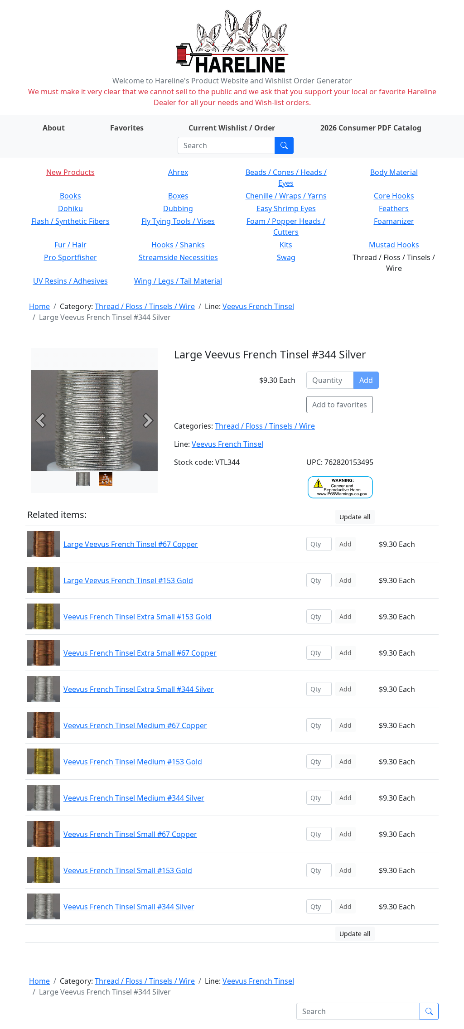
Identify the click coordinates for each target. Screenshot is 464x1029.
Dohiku (70, 208)
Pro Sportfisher (70, 257)
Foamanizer (394, 221)
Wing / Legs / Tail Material (178, 281)
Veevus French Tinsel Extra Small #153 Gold (137, 617)
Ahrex (178, 172)
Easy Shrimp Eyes (286, 208)
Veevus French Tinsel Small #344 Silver (128, 907)
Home (39, 306)
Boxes (178, 196)
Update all (355, 516)
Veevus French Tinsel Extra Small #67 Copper (140, 653)
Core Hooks (394, 196)
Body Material (394, 172)
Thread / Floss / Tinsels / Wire (145, 306)
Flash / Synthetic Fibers (70, 221)
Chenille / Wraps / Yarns (286, 196)
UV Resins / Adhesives (70, 281)
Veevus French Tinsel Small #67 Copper (130, 834)
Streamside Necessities (178, 257)
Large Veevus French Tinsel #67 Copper (130, 544)
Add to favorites (339, 405)
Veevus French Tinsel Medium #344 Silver (133, 798)
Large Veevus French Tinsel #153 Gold (128, 580)
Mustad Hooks (394, 245)
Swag (286, 257)
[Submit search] (284, 145)
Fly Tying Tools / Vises (178, 221)
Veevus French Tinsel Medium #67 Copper (135, 725)
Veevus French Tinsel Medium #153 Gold (132, 762)
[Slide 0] (83, 479)
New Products (70, 172)
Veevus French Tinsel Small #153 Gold (127, 870)
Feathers (394, 208)
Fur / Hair (70, 245)
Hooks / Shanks (178, 245)
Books (70, 196)
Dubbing (178, 208)
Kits (286, 245)
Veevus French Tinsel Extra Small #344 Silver (138, 689)
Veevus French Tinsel (258, 306)
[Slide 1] (105, 479)
